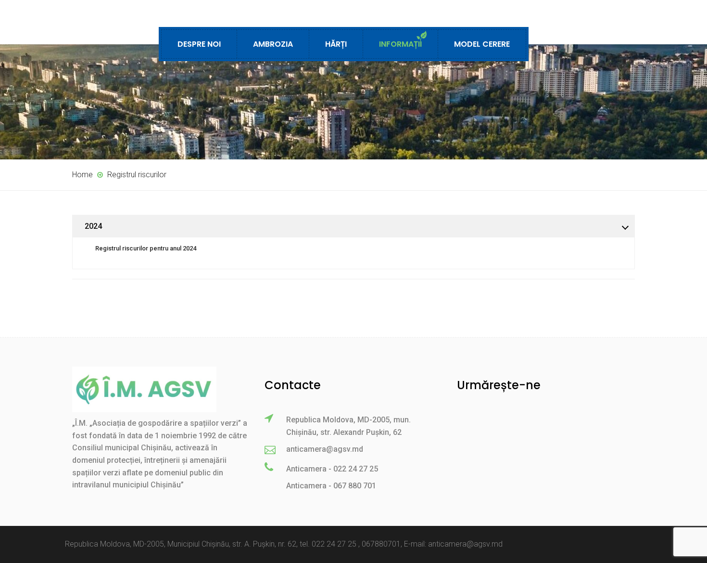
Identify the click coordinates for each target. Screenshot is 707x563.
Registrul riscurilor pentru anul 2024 (145, 248)
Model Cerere (482, 44)
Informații (400, 44)
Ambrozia (273, 44)
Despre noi (199, 44)
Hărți (336, 44)
